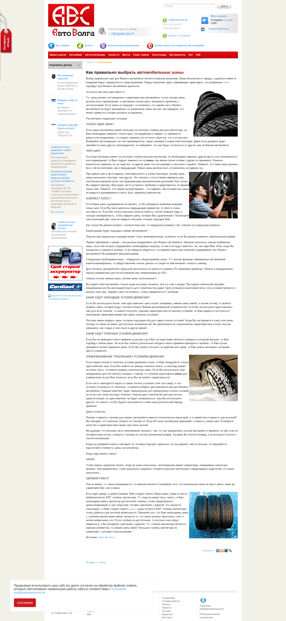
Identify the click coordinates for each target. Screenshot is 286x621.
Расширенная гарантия (65, 77)
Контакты (167, 617)
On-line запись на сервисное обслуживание (179, 45)
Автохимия (75, 54)
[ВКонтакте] (218, 549)
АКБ (198, 54)
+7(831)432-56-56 (177, 20)
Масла (126, 54)
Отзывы (166, 611)
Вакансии (167, 614)
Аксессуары (159, 54)
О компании (168, 598)
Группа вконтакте (219, 29)
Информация (105, 62)
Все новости (58, 212)
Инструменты (177, 54)
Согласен (25, 603)
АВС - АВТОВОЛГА (71, 20)
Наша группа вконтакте (203, 600)
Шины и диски (58, 54)
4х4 (191, 54)
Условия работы (171, 601)
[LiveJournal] (230, 549)
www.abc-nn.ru (106, 537)
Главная (90, 62)
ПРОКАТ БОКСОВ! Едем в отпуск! (67, 127)
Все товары (62, 45)
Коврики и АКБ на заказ (67, 102)
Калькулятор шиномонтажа (123, 45)
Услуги (88, 45)
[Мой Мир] (226, 549)
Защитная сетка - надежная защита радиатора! (61, 150)
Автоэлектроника (95, 54)
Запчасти (113, 54)
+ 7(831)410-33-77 (121, 34)
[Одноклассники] (222, 549)
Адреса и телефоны (179, 35)
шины (226, 82)
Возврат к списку (96, 562)
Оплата (166, 604)
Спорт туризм (141, 54)
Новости (166, 607)
